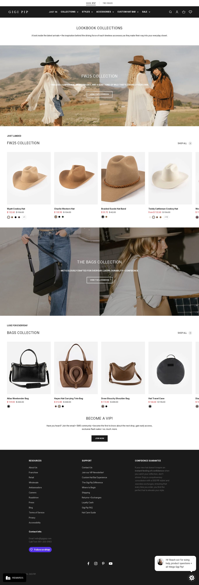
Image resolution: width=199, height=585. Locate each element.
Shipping (86, 492)
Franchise (33, 472)
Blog (31, 507)
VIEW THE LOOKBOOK (99, 94)
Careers (32, 492)
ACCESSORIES (103, 12)
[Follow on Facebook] (88, 563)
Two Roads (108, 3)
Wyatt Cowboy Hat (16, 209)
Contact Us (87, 467)
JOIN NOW (99, 438)
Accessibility (34, 522)
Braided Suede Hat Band (113, 209)
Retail (31, 477)
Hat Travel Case (156, 398)
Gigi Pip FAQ (87, 507)
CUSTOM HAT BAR (126, 12)
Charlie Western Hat (64, 209)
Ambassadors (35, 487)
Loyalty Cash (88, 502)
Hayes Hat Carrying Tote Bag (68, 398)
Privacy (32, 518)
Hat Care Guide (89, 512)
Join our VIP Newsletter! (93, 472)
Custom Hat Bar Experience (94, 477)
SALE (144, 12)
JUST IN (53, 12)
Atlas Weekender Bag (18, 398)
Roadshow (34, 497)
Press (31, 502)
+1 (24, 217)
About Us (33, 467)
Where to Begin (89, 487)
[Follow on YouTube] (111, 563)
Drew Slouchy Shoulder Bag (115, 398)
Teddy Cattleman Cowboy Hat (163, 209)
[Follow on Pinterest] (103, 563)
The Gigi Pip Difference (92, 482)
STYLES (86, 12)
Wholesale (33, 482)
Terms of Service (36, 512)
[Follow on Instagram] (96, 563)
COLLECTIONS (68, 12)
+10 (166, 217)
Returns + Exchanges (91, 497)
